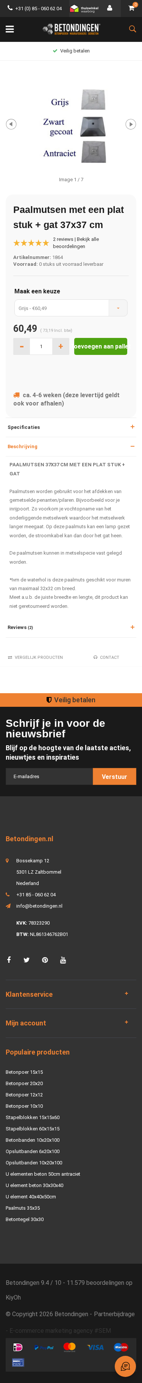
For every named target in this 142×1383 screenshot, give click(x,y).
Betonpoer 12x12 (24, 1095)
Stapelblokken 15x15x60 (32, 1117)
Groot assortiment (75, 51)
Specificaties (24, 427)
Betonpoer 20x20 (24, 1083)
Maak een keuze (37, 291)
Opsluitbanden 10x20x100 (34, 1163)
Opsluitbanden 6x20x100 (32, 1151)
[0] (131, 8)
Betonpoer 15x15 (24, 1072)
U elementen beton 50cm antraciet (43, 1174)
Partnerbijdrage (114, 1314)
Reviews (20, 627)
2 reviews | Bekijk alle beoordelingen (76, 242)
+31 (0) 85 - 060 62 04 (38, 8)
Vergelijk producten (39, 657)
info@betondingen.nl (39, 906)
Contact (109, 657)
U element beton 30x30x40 (34, 1185)
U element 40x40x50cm (31, 1197)
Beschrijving (22, 446)
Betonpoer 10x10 (24, 1106)
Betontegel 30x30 (25, 1219)
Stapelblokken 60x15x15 (32, 1129)
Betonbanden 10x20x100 (32, 1140)
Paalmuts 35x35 (23, 1208)
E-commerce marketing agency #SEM (60, 1330)
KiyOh (13, 1297)
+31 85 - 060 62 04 (36, 894)
